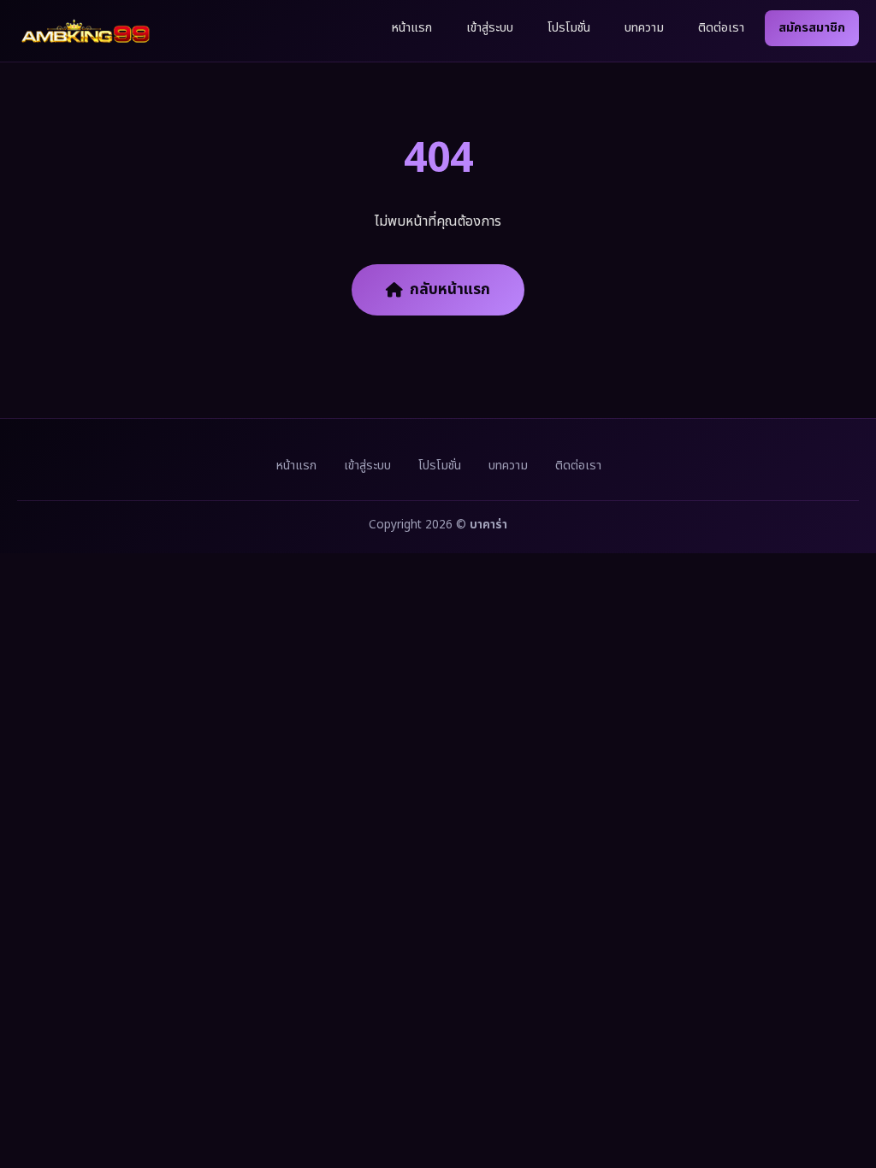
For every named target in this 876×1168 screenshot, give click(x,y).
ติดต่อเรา (721, 28)
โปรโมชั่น (569, 28)
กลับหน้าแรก (450, 289)
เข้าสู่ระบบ (489, 28)
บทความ (644, 28)
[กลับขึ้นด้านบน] (840, 1098)
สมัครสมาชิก (811, 28)
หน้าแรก (411, 28)
